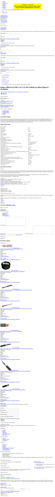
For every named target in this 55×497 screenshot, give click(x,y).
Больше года (5, 213)
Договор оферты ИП (6, 449)
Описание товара (6, 110)
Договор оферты (6, 448)
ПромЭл (29, 133)
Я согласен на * (11, 478)
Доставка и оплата (6, 112)
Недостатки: (2, 233)
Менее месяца (5, 214)
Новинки (4, 438)
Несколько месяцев (6, 215)
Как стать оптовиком (6, 433)
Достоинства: (2, 225)
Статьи (4, 6)
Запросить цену (10, 492)
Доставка (4, 5)
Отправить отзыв (19, 234)
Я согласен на (11, 38)
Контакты (4, 7)
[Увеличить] (14, 91)
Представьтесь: (3, 234)
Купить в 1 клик (10, 105)
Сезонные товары (6, 439)
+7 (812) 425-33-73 (3, 15)
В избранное (8, 259)
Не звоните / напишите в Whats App (8, 477)
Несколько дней (5, 212)
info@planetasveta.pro (4, 16)
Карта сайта (5, 434)
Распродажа (5, 440)
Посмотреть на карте (40, 468)
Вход (3, 11)
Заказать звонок (3, 27)
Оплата (4, 4)
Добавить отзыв (10, 205)
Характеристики (6, 111)
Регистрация (5, 12)
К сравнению (17, 259)
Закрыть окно (2, 46)
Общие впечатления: (29, 233)
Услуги (4, 2)
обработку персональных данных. (13, 38)
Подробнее (2, 238)
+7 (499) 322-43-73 (3, 17)
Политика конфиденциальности (8, 447)
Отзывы (4, 113)
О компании (5, 3)
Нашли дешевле (10, 106)
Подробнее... (2, 202)
